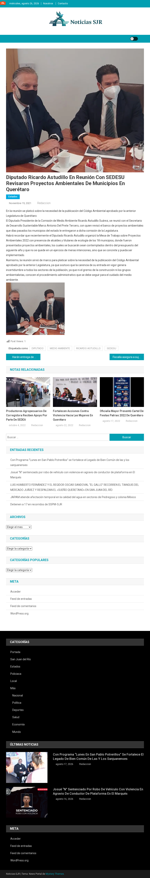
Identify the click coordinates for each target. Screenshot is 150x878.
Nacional (17, 695)
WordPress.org (19, 613)
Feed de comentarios (23, 606)
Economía (18, 724)
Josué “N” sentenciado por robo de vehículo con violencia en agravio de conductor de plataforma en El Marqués (72, 475)
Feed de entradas (21, 598)
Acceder (15, 591)
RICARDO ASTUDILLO (88, 348)
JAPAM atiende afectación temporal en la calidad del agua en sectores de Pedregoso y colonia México (73, 497)
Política (16, 702)
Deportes (18, 710)
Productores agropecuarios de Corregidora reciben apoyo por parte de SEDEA (26, 415)
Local (13, 681)
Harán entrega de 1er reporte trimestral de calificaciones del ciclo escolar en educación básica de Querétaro (26, 357)
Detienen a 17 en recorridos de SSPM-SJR (36, 504)
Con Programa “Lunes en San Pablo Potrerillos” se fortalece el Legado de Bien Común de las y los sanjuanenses (69, 462)
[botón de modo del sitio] (134, 39)
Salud (15, 717)
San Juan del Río (20, 659)
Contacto (63, 3)
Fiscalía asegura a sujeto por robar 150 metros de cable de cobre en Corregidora (128, 357)
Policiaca (15, 673)
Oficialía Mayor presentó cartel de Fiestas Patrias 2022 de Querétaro (122, 413)
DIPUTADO (38, 348)
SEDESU (111, 348)
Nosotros (48, 3)
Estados (12, 196)
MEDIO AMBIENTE (60, 348)
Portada (15, 652)
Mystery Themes (55, 874)
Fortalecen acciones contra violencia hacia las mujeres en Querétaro (73, 415)
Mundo (16, 731)
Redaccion (44, 203)
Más (13, 688)
